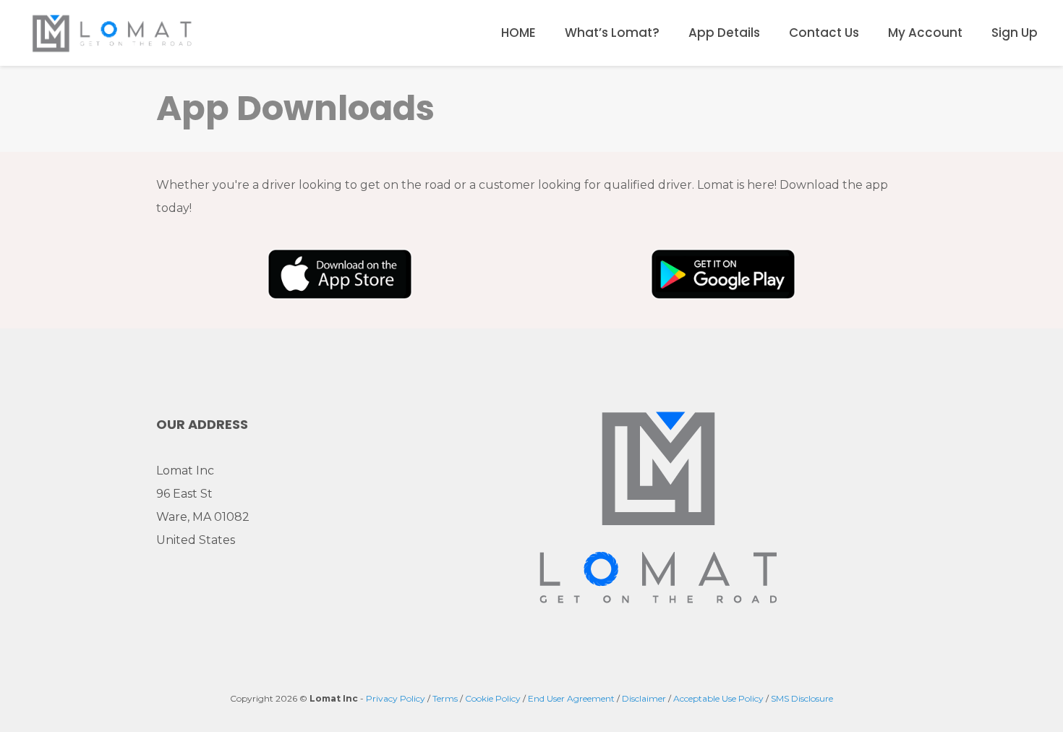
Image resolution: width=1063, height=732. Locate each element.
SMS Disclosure (802, 698)
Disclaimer (644, 698)
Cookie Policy (493, 698)
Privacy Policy (395, 698)
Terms (445, 698)
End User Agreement (571, 698)
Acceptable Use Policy (718, 698)
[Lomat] (112, 32)
